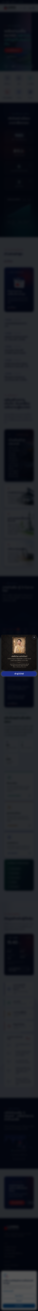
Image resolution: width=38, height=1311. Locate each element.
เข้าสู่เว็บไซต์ (19, 674)
